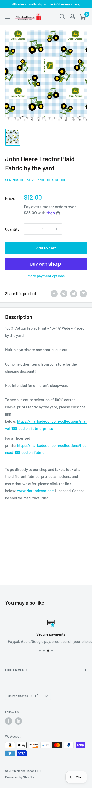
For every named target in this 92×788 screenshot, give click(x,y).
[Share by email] (83, 293)
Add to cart (46, 247)
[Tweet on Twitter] (73, 293)
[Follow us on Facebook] (8, 721)
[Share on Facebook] (54, 293)
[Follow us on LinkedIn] (18, 721)
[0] (82, 17)
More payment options (46, 276)
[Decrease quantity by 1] (29, 229)
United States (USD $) (23, 696)
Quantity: (13, 229)
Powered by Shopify (19, 777)
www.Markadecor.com (35, 490)
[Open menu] (7, 17)
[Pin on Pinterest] (63, 293)
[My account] (72, 16)
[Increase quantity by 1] (56, 229)
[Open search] (62, 16)
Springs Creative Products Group (35, 180)
